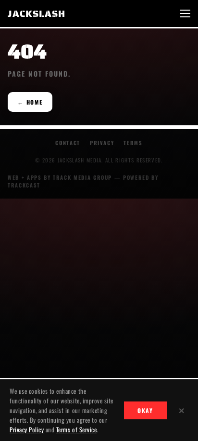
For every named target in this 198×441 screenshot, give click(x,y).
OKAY (145, 410)
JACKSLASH (36, 13)
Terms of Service (76, 429)
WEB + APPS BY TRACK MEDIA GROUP (60, 177)
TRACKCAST (24, 185)
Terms (133, 143)
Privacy (102, 143)
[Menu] (185, 13)
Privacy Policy (27, 429)
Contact (67, 143)
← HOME (30, 102)
